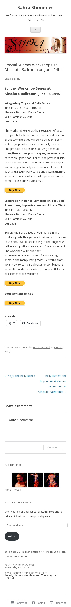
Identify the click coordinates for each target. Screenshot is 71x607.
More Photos (13, 489)
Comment (53, 447)
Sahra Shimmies (35, 7)
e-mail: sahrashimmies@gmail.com (26, 572)
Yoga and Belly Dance (20, 376)
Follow (11, 536)
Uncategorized (41, 347)
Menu (35, 29)
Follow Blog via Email (18, 502)
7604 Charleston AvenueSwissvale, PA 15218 (19, 566)
